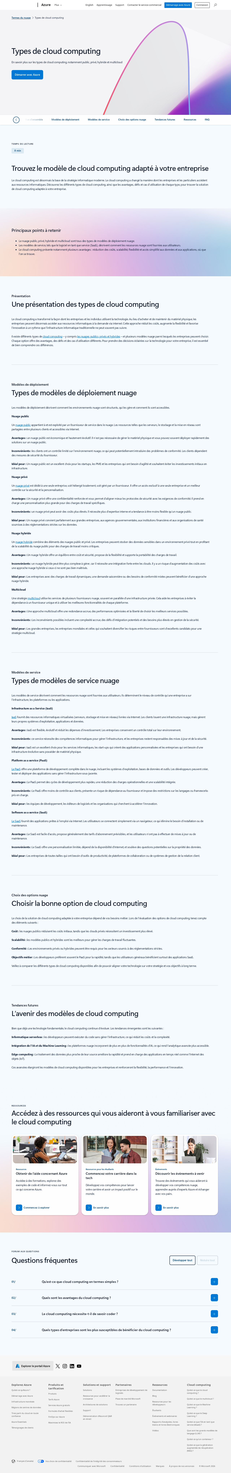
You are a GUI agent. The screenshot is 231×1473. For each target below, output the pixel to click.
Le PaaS (16, 769)
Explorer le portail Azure (35, 1366)
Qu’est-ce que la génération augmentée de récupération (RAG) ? (200, 1448)
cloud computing (52, 336)
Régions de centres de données (26, 1407)
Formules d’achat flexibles (60, 1411)
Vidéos (155, 1430)
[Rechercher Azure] (215, 5)
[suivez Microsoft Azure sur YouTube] (79, 1366)
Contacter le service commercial (144, 5)
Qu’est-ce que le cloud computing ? (197, 1391)
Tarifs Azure (53, 1399)
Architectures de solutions (95, 1404)
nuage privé (22, 485)
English (89, 5)
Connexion (202, 5)
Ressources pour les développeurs (161, 1403)
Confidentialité (117, 1466)
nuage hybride (24, 542)
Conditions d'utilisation (140, 1466)
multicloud (34, 598)
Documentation (159, 1390)
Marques (160, 1466)
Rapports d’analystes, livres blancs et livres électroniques (166, 1423)
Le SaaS (16, 821)
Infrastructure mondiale (23, 1401)
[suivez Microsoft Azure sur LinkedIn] (72, 1366)
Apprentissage (104, 5)
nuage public (23, 425)
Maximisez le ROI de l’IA (59, 1422)
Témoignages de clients (22, 1427)
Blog (154, 1395)
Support (119, 5)
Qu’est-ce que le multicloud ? (200, 1398)
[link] (34, 121)
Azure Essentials (19, 1421)
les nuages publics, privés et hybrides (98, 336)
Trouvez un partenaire (126, 1404)
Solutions (87, 1390)
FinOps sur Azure (56, 1416)
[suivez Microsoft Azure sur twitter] (58, 1366)
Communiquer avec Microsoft (92, 1466)
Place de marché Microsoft (128, 1398)
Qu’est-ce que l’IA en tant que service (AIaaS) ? (200, 1423)
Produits (52, 1393)
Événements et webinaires (164, 1416)
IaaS (14, 717)
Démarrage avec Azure (178, 5)
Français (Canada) (25, 1461)
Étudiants (156, 1410)
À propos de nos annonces (181, 1466)
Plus (57, 5)
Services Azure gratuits (59, 1405)
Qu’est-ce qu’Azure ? (21, 1390)
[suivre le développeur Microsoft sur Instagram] (65, 1366)
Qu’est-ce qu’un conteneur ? (200, 1439)
